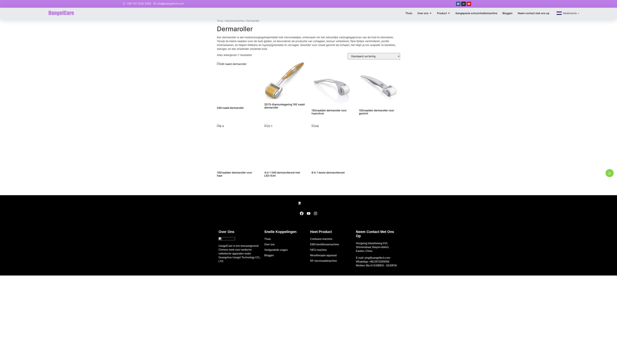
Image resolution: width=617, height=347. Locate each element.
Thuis (220, 20)
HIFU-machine (318, 250)
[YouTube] (469, 4)
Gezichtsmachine (234, 20)
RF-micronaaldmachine (323, 260)
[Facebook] (458, 4)
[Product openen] (449, 13)
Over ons (269, 244)
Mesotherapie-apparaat (323, 255)
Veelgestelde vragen (276, 250)
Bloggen (269, 255)
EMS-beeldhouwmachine (324, 244)
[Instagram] (463, 4)
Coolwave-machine (321, 239)
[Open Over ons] (430, 13)
